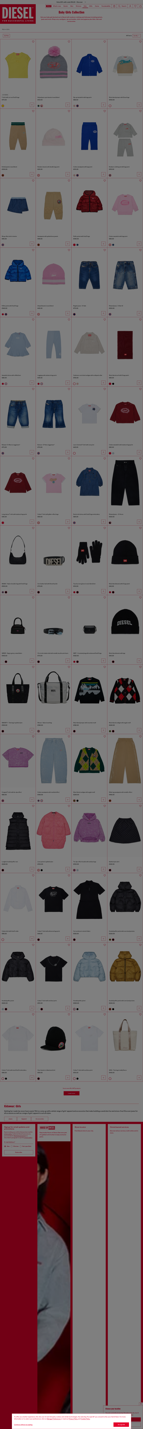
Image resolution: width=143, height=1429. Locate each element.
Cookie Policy (85, 1419)
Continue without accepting (23, 1424)
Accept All (121, 1424)
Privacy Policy (73, 1419)
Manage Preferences (54, 1419)
